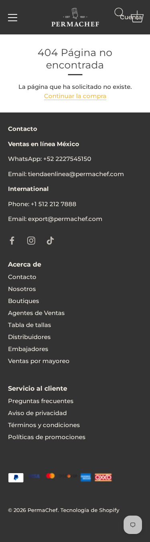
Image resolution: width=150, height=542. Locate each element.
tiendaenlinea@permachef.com (76, 174)
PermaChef (43, 510)
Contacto (22, 277)
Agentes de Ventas (36, 313)
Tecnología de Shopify (89, 510)
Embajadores (28, 349)
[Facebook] (12, 240)
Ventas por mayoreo (39, 361)
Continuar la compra (75, 96)
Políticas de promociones (47, 437)
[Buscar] (119, 19)
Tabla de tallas (29, 325)
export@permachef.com (65, 219)
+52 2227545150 (67, 159)
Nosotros (22, 289)
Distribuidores (29, 337)
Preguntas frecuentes (41, 401)
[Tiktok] (50, 240)
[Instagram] (31, 240)
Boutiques (23, 301)
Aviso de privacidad (37, 413)
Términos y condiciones (44, 425)
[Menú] (13, 17)
